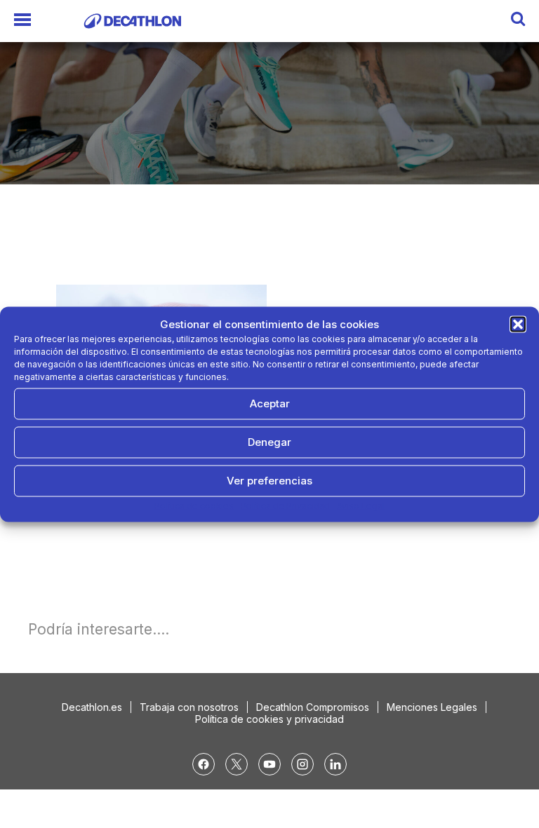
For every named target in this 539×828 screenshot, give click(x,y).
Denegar (269, 442)
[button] (518, 324)
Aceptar (270, 403)
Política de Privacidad (285, 505)
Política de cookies (194, 505)
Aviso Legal (361, 505)
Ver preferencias (269, 480)
